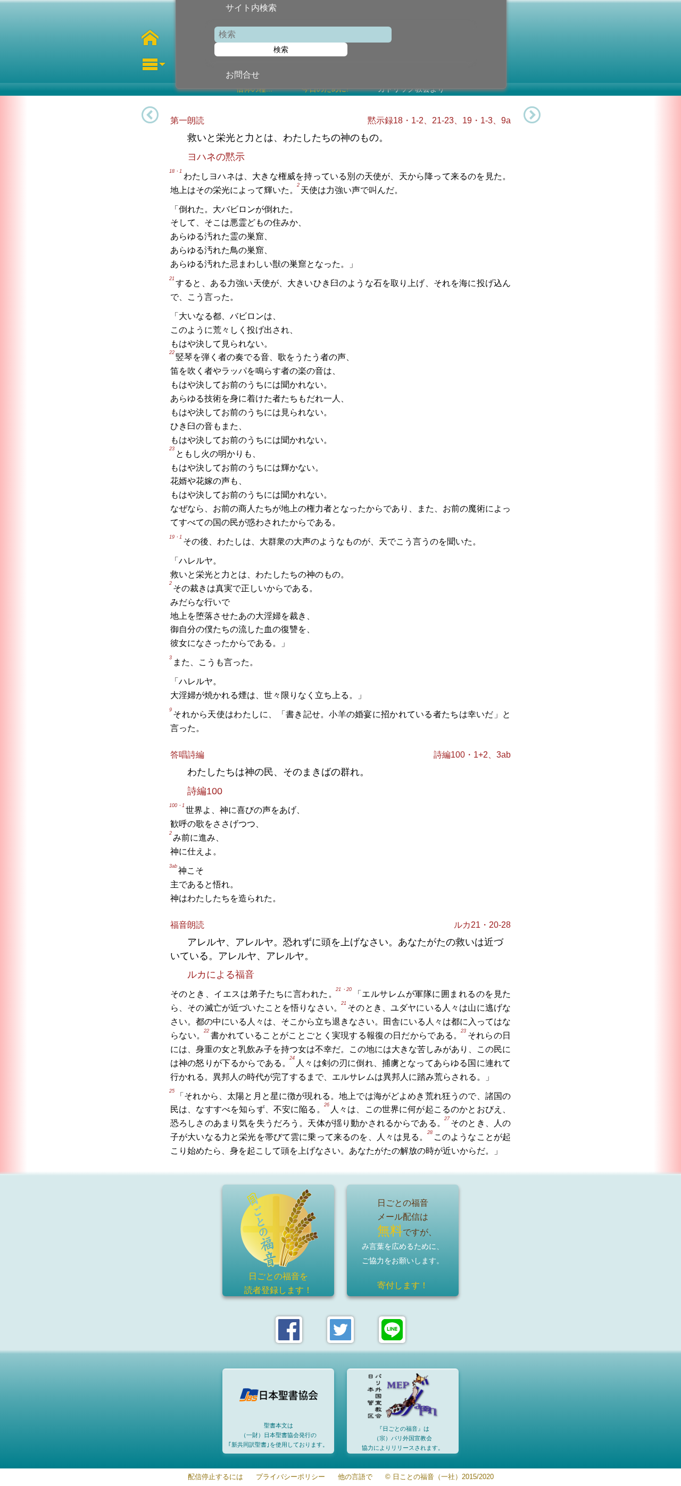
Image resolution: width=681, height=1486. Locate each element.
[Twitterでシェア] (340, 1329)
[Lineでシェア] (392, 1329)
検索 (280, 49)
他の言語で (355, 1477)
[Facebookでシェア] (289, 1329)
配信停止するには (215, 1477)
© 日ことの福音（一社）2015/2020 (439, 1477)
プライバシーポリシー (290, 1477)
